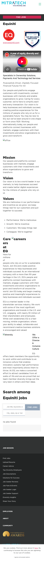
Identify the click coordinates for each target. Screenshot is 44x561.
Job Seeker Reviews (10, 481)
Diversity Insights (9, 497)
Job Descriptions (9, 474)
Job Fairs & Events (10, 485)
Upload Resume (9, 462)
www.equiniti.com (11, 43)
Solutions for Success (11, 478)
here (36, 548)
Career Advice (8, 466)
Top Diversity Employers (12, 470)
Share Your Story (9, 501)
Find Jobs (6, 458)
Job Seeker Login (9, 489)
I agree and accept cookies (22, 557)
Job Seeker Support (10, 493)
